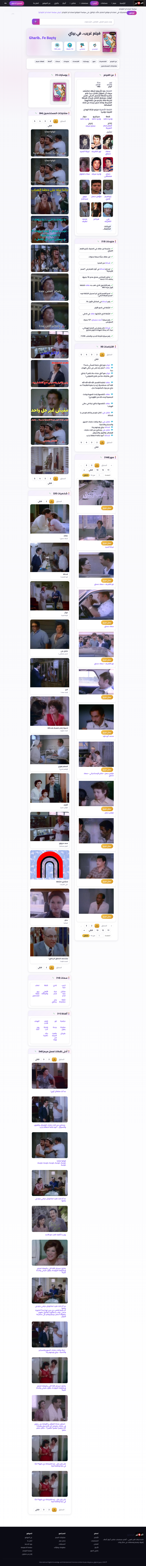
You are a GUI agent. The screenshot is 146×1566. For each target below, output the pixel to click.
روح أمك (37, 1028)
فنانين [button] (73, 3)
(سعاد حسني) (64, 538)
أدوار (64, 3)
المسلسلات (94, 1540)
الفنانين (96, 1544)
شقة (46, 985)
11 (108, 470)
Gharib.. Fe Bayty (42, 37)
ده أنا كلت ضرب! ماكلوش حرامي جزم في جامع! (50, 1199)
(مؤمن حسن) (64, 807)
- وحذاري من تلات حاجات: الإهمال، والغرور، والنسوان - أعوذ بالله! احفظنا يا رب (50, 1126)
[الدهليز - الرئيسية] (138, 3)
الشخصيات (103, 61)
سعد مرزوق (63, 843)
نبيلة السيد (85, 151)
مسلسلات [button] (84, 3)
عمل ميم (107, 508)
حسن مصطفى (108, 175)
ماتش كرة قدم (63, 993)
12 (103, 470)
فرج (66, 689)
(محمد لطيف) (64, 961)
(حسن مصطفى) (63, 654)
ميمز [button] (114, 3)
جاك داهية (45, 1034)
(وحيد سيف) (64, 692)
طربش (62, 1033)
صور (94, 61)
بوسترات (86, 61)
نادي (55, 985)
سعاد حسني (108, 152)
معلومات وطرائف (59, 1547)
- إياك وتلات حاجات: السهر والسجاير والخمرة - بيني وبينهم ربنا (52, 1351)
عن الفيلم (113, 61)
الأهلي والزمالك (44, 992)
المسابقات (62, 1544)
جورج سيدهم (84, 198)
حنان (66, 920)
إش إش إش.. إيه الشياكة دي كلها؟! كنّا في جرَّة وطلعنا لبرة (50, 1465)
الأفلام (96, 1537)
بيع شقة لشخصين (35, 993)
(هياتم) (66, 923)
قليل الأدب (46, 1022)
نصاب (37, 985)
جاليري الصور (94, 1550)
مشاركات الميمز (60, 1537)
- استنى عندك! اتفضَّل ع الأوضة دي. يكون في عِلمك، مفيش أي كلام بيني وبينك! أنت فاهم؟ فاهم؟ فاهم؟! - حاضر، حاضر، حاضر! (50, 1427)
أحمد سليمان (97, 319)
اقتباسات (76, 61)
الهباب (36, 1021)
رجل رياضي (54, 1000)
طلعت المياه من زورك (54, 1036)
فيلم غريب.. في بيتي (84, 33)
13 (97, 470)
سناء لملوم (85, 174)
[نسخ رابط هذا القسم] (100, 75)
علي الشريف (107, 220)
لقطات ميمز (40, 61)
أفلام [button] (95, 3)
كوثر (108, 365)
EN (5, 3)
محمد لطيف (84, 220)
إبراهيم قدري (108, 198)
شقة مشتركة (62, 1000)
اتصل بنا (36, 3)
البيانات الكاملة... (107, 228)
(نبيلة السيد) (64, 615)
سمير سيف (90, 126)
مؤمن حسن (96, 196)
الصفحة (107, 475)
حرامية (62, 1021)
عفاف (87, 285)
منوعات (66, 61)
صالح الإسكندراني (96, 773)
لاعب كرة (63, 986)
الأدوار (96, 1547)
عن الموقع (47, 3)
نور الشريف (96, 151)
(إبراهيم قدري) (63, 769)
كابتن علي (106, 412)
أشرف (66, 805)
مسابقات (104, 3)
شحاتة (107, 263)
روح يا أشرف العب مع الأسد (55, 1234)
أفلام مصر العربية (107, 127)
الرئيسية (122, 3)
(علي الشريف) (64, 884)
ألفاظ (50, 61)
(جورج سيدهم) (63, 846)
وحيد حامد (107, 119)
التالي (96, 359)
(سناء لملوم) (64, 731)
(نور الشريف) (64, 577)
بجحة (55, 1027)
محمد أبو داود (108, 736)
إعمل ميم (62, 1540)
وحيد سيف (96, 174)
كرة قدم (55, 992)
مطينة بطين (62, 1028)
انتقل (86, 475)
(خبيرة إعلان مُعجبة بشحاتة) (58, 728)
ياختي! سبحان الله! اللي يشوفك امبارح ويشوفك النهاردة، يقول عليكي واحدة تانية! (51, 1270)
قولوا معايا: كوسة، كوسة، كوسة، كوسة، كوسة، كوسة (51, 1163)
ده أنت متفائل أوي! (58, 1091)
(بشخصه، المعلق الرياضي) (58, 959)
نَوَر (56, 1021)
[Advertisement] (13, 50)
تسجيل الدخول (16, 3)
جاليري (56, 3)
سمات (57, 61)
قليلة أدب (46, 1028)
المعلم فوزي (63, 766)
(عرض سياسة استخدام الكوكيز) (50, 12)
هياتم (96, 219)
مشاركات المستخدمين (109, 66)
